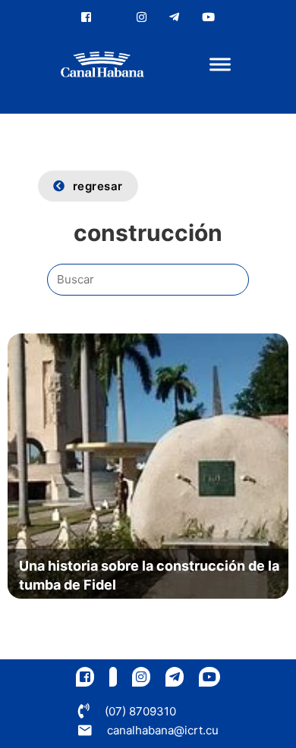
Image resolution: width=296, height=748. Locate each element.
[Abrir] (220, 64)
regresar (98, 186)
